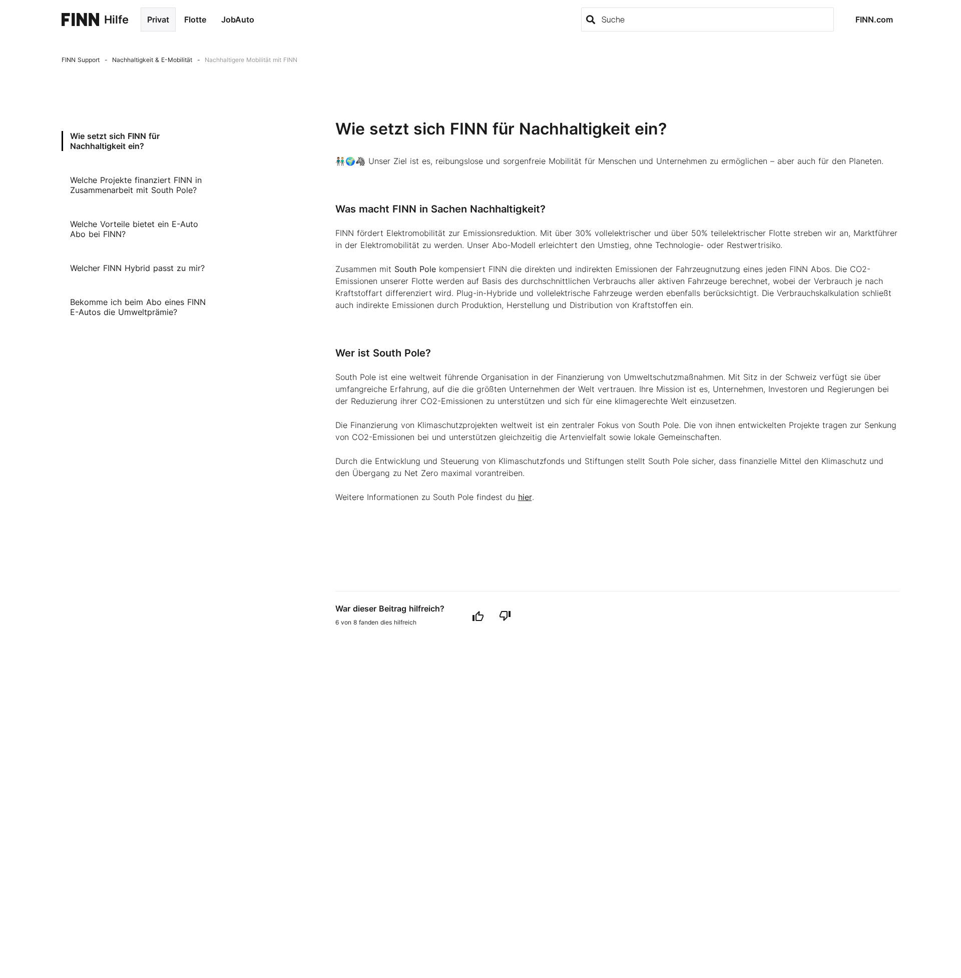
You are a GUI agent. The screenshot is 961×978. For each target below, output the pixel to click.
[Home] (80, 19)
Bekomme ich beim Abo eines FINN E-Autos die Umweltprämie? (138, 307)
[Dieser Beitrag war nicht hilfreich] (505, 615)
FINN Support (81, 60)
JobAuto (237, 19)
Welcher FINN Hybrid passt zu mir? (137, 268)
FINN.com (874, 19)
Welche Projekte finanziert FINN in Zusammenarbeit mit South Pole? (136, 185)
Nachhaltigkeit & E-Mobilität (152, 60)
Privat (158, 19)
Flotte (195, 19)
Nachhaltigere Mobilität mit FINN (251, 60)
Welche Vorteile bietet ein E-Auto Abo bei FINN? (134, 229)
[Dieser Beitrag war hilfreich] (478, 615)
